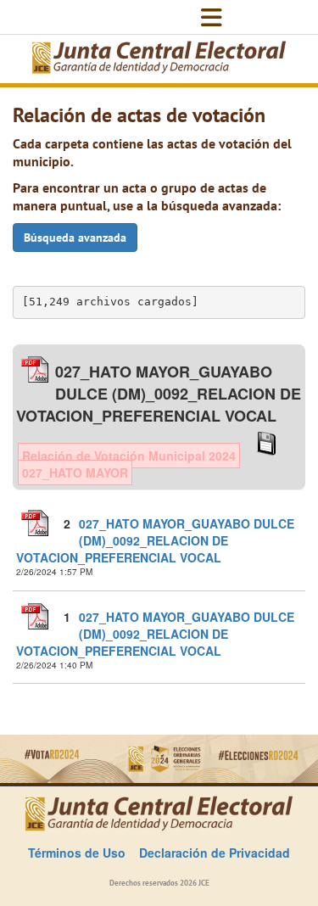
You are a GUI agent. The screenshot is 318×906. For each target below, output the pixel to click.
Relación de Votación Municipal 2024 (129, 455)
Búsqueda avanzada (75, 237)
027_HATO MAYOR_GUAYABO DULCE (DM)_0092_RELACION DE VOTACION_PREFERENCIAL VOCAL (155, 540)
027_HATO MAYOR (75, 472)
